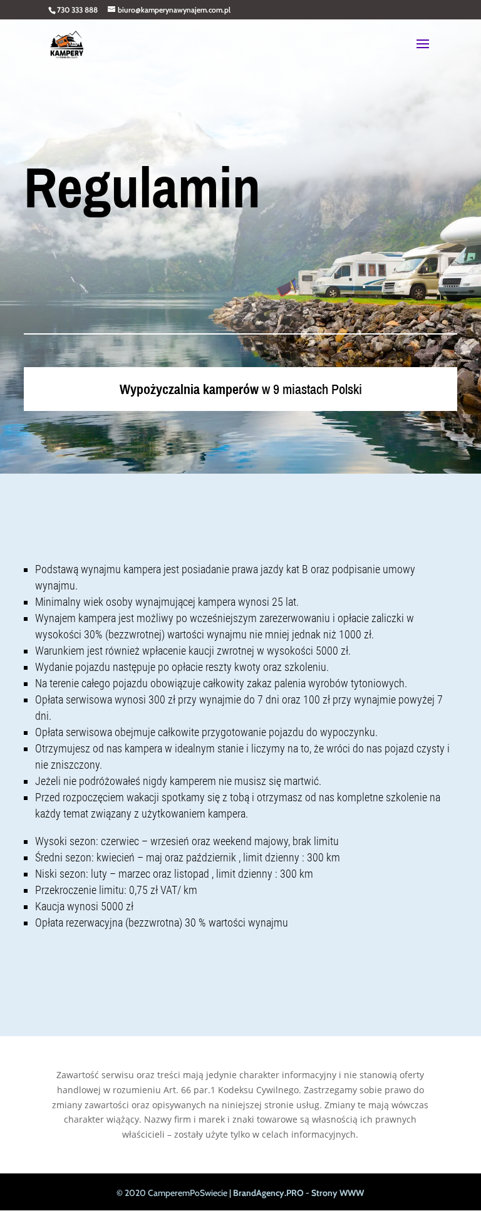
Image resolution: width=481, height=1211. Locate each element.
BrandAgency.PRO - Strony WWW (298, 1192)
